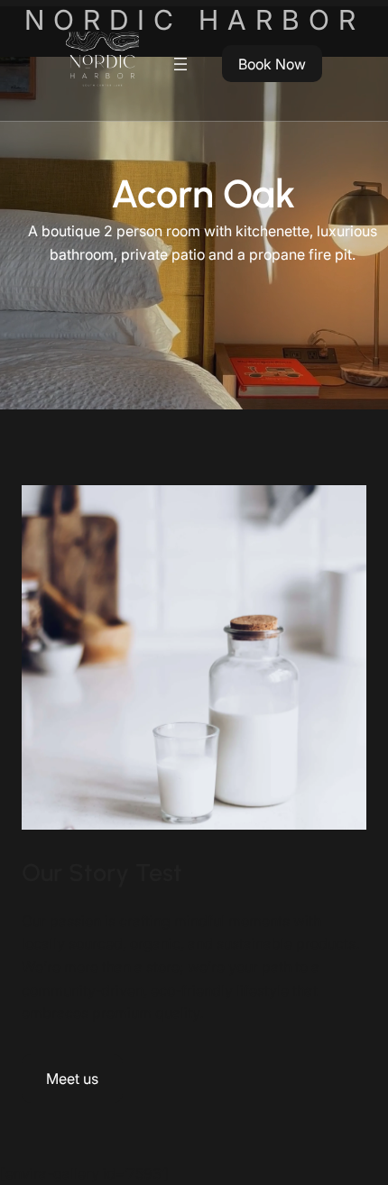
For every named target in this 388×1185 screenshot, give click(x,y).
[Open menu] (180, 64)
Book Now (272, 64)
